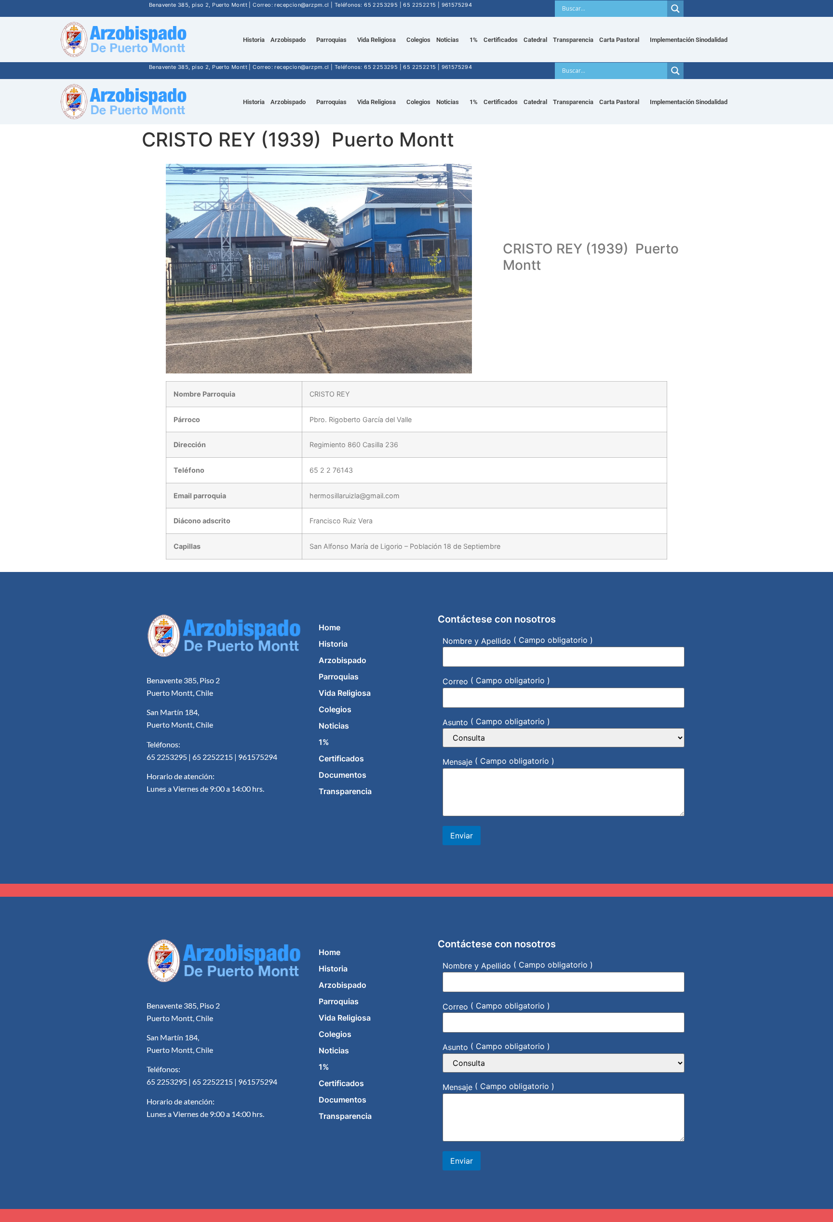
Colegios (418, 39)
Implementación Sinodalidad (688, 39)
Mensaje (457, 762)
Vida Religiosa (376, 39)
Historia (254, 39)
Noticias (334, 726)
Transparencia (573, 39)
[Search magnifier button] (675, 8)
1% (474, 39)
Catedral (535, 39)
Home (329, 627)
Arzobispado (342, 660)
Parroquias (339, 676)
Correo (455, 681)
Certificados (501, 39)
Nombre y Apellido (477, 640)
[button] (290, 39)
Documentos (342, 775)
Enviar (461, 835)
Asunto (455, 722)
